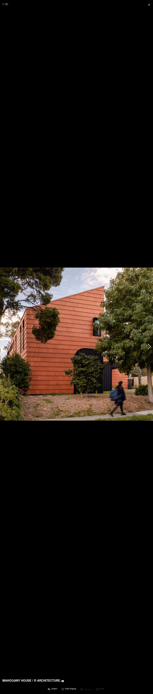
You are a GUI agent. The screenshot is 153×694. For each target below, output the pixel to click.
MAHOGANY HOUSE (16, 680)
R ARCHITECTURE (47, 680)
